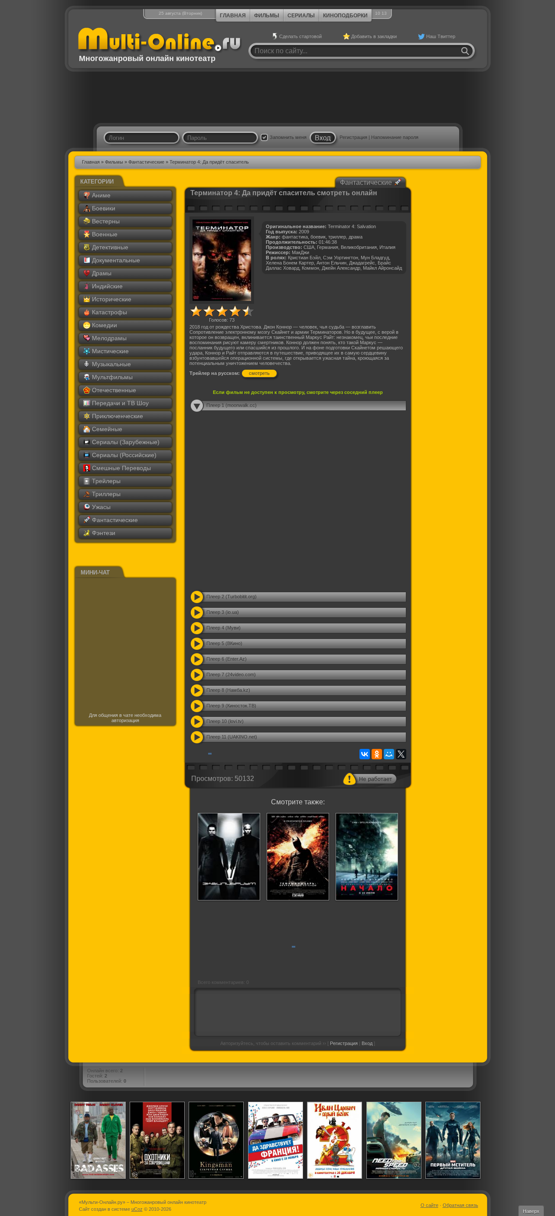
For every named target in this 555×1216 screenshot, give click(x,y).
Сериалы (301, 16)
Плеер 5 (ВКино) (224, 643)
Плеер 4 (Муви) (223, 627)
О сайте (429, 1205)
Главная (233, 16)
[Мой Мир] (389, 754)
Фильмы (266, 16)
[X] (401, 754)
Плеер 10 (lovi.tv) (225, 721)
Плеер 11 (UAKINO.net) (231, 736)
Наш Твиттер (440, 36)
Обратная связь (460, 1205)
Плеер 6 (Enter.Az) (226, 658)
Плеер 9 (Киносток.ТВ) (231, 705)
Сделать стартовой (300, 36)
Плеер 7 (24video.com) (231, 674)
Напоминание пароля (394, 137)
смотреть (259, 373)
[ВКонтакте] (364, 754)
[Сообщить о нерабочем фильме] (370, 778)
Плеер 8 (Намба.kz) (228, 690)
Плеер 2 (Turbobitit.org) (231, 596)
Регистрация (353, 137)
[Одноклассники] (377, 754)
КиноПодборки (345, 16)
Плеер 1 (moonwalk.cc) (231, 405)
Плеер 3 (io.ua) (222, 612)
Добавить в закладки (374, 36)
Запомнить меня (288, 137)
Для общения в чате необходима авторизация (125, 718)
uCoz (137, 1209)
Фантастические (146, 161)
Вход (367, 1043)
